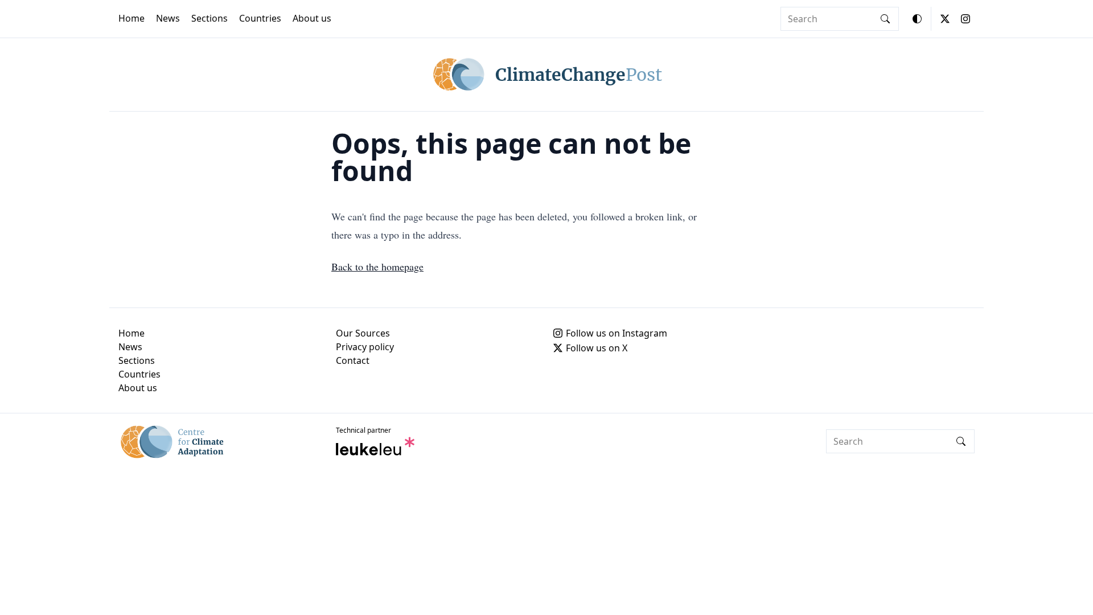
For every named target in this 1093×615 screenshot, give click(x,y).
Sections (209, 18)
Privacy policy (365, 347)
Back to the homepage (377, 266)
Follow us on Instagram (616, 333)
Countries (260, 18)
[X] (945, 19)
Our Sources (363, 333)
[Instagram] (965, 19)
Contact (352, 360)
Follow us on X (596, 348)
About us (312, 18)
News (168, 18)
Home (131, 18)
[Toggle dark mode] (917, 19)
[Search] (885, 19)
